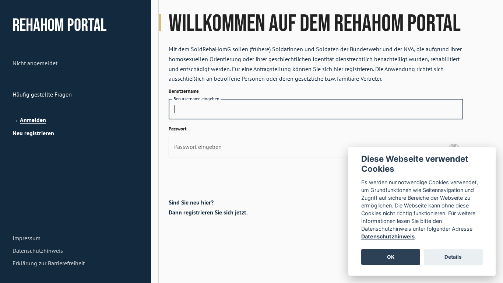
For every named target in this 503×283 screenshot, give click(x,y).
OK (390, 257)
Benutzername (184, 91)
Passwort (178, 129)
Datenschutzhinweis (388, 236)
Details (453, 257)
